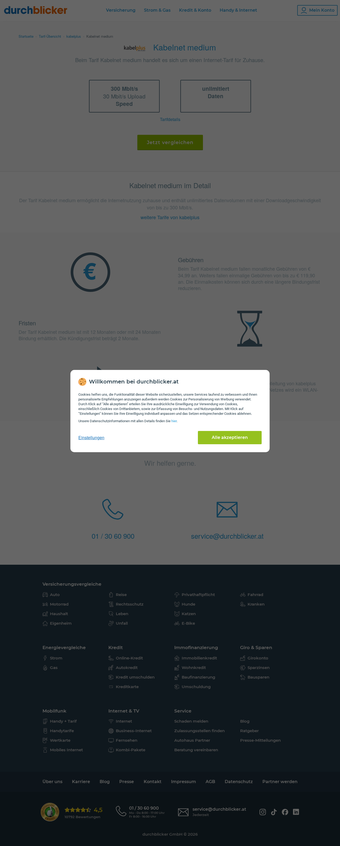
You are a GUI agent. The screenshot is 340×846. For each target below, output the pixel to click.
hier (174, 421)
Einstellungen (91, 437)
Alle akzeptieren (230, 437)
